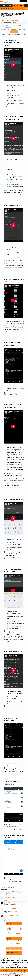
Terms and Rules (19, 972)
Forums (9, 5)
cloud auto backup (18, 930)
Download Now (14, 31)
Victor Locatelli (8, 887)
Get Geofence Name (10, 956)
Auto (5, 2)
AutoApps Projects (18, 5)
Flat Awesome (4, 970)
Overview (4, 34)
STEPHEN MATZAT (7, 892)
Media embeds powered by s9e (5, 974)
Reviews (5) (10, 34)
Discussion (24, 34)
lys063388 (6, 897)
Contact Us (21, 970)
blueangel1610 (7, 909)
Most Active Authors (5, 8)
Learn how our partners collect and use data (9, 20)
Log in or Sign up (23, 0)
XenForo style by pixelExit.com (17, 974)
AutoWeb (19, 932)
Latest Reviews (12, 8)
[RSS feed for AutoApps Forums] (27, 970)
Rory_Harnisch (18, 926)
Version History (17, 34)
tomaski (2, 887)
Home (3, 5)
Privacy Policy (25, 972)
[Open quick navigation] (26, 22)
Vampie (5, 915)
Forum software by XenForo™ (11, 973)
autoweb (12, 930)
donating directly (19, 16)
